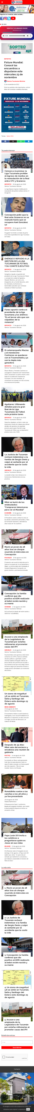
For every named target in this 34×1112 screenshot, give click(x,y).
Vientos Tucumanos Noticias (16, 81)
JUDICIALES (8, 470)
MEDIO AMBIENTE (10, 707)
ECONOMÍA (8, 513)
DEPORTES (7, 59)
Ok (28, 1109)
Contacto (17, 1069)
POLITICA (7, 755)
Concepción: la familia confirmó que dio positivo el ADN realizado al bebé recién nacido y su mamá (17, 598)
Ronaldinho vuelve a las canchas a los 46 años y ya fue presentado (16, 794)
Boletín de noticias (8, 1035)
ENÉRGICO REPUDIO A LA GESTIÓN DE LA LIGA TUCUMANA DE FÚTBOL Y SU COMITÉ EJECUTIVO (17, 262)
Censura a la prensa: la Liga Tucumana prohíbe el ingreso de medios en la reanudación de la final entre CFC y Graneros (17, 176)
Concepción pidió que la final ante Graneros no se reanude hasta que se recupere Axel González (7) (17, 220)
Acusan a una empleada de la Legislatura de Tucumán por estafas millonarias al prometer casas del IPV (16, 642)
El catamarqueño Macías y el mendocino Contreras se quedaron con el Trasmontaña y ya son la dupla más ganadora (17, 356)
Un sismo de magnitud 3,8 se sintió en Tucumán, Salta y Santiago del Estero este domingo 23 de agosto (17, 698)
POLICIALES (8, 558)
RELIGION (7, 846)
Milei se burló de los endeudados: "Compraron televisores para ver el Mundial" (16, 506)
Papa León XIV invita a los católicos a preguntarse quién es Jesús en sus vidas (15, 839)
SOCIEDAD (8, 607)
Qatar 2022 (10, 136)
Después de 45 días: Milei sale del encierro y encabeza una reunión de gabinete (17, 748)
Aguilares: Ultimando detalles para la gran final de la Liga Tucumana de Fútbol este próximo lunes (15, 409)
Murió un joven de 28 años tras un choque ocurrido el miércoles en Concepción (17, 550)
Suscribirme (17, 1047)
